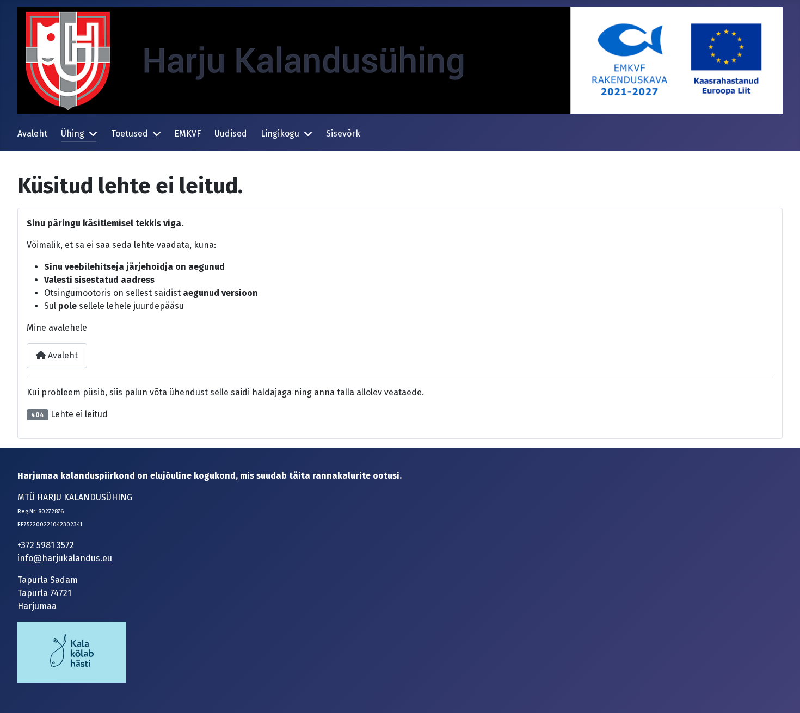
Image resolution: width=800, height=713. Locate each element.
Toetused (129, 133)
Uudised (230, 133)
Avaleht (32, 133)
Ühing (72, 133)
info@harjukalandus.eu (64, 558)
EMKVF (187, 133)
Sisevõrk (343, 133)
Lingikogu (280, 133)
